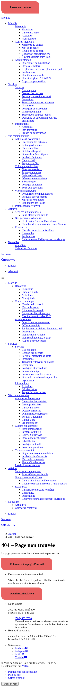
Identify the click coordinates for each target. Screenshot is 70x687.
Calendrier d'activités (26, 248)
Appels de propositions (34, 81)
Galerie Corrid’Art (32, 175)
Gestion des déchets (32, 93)
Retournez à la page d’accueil (27, 564)
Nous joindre (29, 38)
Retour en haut (10, 684)
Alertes (13, 271)
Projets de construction (34, 132)
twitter (18, 654)
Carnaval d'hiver (30, 148)
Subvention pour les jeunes (36, 114)
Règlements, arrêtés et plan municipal (42, 69)
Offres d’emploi (16, 677)
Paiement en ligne (31, 111)
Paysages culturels (31, 172)
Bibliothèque (29, 181)
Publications (28, 72)
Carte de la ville (30, 32)
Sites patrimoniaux (32, 169)
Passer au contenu (20, 7)
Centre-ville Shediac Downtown (39, 221)
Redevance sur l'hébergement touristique (43, 239)
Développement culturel (34, 178)
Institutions (27, 99)
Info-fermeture (29, 129)
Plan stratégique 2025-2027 (36, 78)
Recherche (9, 259)
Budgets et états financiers (36, 53)
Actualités (27, 35)
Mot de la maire (30, 47)
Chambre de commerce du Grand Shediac (44, 224)
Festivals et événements (34, 196)
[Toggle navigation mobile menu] (2, 278)
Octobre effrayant (31, 151)
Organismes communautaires (37, 193)
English (12, 265)
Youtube (19, 657)
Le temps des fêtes (31, 145)
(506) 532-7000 (23, 618)
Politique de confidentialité (22, 671)
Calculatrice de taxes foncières (38, 230)
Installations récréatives (27, 205)
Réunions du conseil (32, 50)
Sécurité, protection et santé (36, 96)
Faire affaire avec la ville (35, 215)
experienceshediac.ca (22, 593)
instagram (20, 651)
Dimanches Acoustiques (35, 154)
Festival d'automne (32, 157)
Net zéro (6, 254)
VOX (25, 666)
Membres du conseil (32, 44)
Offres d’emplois (31, 66)
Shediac (5, 17)
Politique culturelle (32, 184)
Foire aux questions (32, 187)
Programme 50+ (30, 163)
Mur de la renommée (33, 199)
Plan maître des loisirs (33, 202)
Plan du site (14, 674)
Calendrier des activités (34, 142)
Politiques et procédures (34, 108)
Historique (27, 29)
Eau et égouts (29, 90)
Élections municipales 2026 (36, 56)
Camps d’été (28, 160)
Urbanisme (27, 105)
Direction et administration (36, 62)
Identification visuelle (33, 75)
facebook (20, 648)
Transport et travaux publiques (38, 102)
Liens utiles (28, 233)
